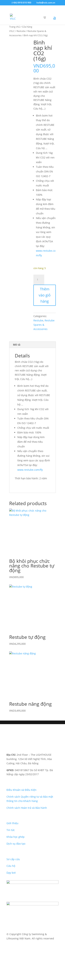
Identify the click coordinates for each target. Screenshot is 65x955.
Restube (21, 31)
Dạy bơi (11, 872)
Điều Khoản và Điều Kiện (21, 790)
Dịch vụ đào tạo (15, 843)
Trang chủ (14, 26)
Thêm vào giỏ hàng (45, 295)
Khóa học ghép (15, 836)
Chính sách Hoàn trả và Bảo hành (26, 807)
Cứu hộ (10, 866)
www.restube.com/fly (30, 469)
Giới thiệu (12, 823)
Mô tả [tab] (16, 344)
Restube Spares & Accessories (44, 325)
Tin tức (10, 830)
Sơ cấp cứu (13, 859)
